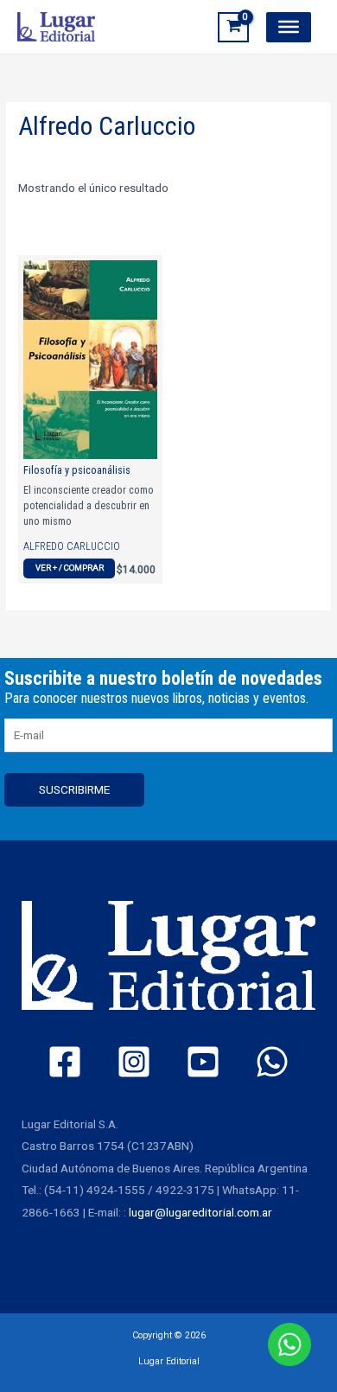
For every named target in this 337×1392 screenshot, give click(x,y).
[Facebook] (65, 1061)
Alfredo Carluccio (71, 546)
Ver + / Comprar (69, 567)
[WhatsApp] (272, 1061)
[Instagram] (134, 1061)
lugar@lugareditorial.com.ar (200, 1212)
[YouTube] (203, 1061)
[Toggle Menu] (288, 27)
